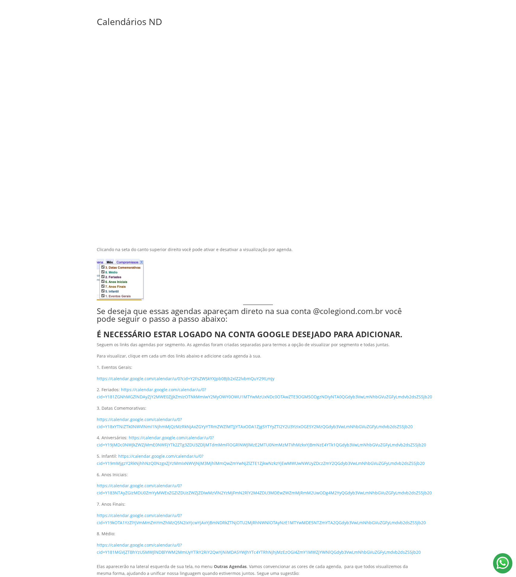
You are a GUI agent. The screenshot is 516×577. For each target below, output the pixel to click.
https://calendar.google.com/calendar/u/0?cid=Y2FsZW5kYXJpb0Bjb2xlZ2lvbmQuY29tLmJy (185, 378)
